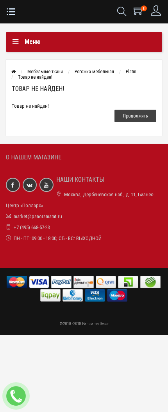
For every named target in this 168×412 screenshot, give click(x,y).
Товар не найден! (35, 77)
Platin (131, 71)
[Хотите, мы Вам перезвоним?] (16, 396)
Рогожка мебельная (94, 71)
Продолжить (135, 116)
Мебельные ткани (45, 71)
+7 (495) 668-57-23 (32, 227)
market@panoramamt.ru (38, 216)
